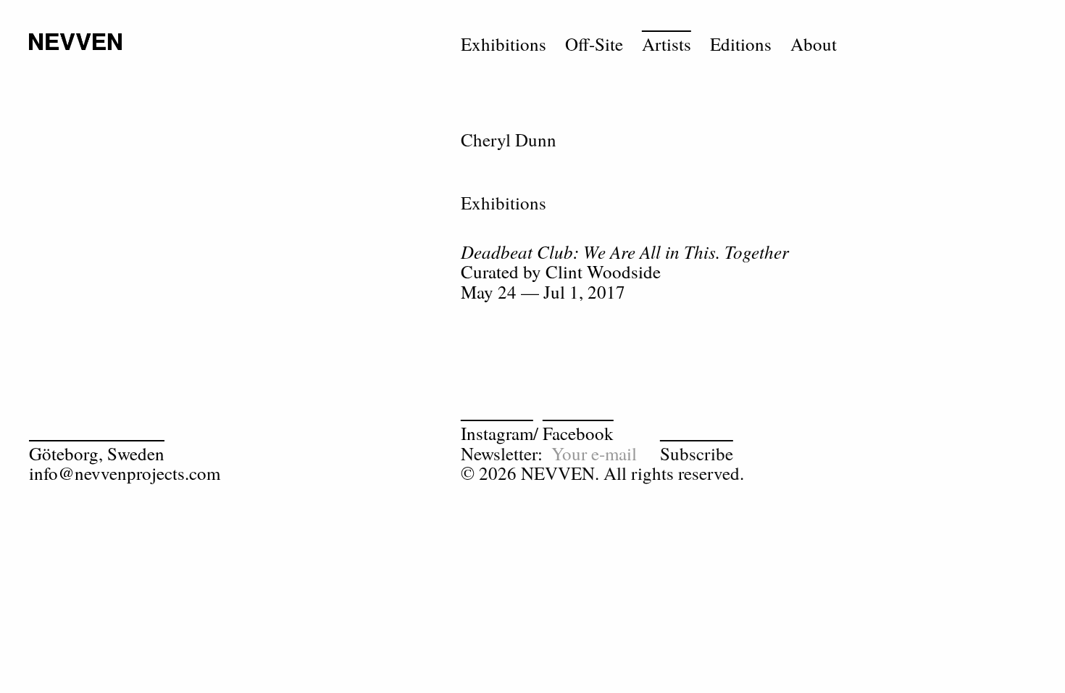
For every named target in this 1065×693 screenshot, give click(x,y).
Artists (666, 44)
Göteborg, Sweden (96, 453)
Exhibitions (503, 44)
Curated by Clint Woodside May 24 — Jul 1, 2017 (625, 272)
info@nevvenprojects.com (124, 473)
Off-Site (594, 44)
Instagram (497, 433)
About (813, 44)
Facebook (578, 433)
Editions (741, 44)
